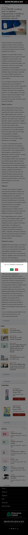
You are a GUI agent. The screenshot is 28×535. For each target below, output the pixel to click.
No (16, 269)
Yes (12, 269)
